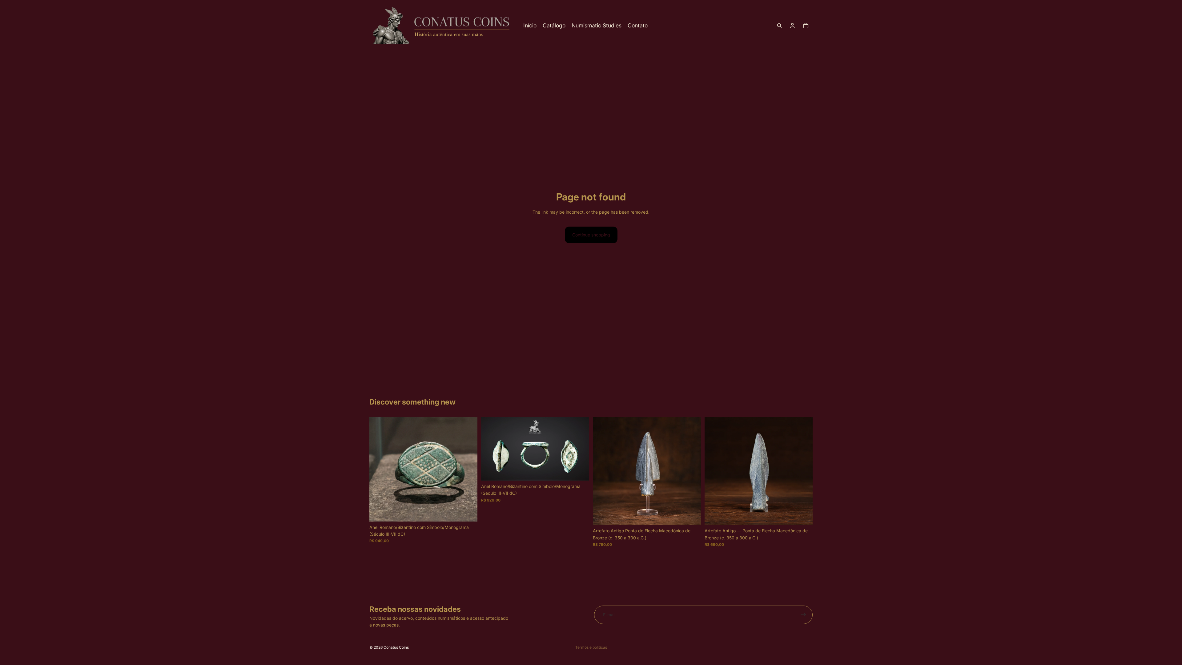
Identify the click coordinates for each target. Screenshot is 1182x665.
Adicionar (696, 515)
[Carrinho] (806, 25)
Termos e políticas (591, 647)
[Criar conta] (803, 614)
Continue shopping (591, 234)
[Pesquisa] (779, 25)
